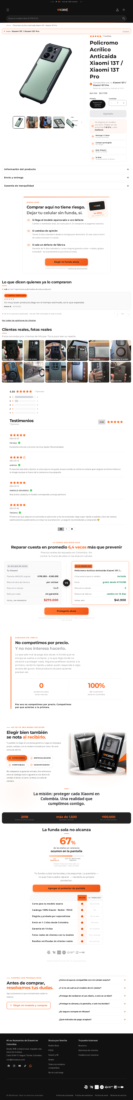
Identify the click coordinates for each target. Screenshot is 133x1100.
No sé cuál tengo (56, 1079)
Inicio (8, 25)
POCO (50, 1057)
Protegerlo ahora (66, 617)
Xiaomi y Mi (53, 1062)
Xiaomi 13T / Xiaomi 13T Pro (99, 105)
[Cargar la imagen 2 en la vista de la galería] (32, 122)
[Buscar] (124, 18)
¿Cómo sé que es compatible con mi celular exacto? (84, 986)
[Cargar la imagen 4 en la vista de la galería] (59, 122)
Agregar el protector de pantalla (66, 894)
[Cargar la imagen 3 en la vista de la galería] (45, 122)
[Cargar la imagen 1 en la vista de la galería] (19, 122)
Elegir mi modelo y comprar (30, 1012)
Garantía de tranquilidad (19, 185)
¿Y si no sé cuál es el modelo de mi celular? (80, 994)
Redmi (51, 1066)
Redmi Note (53, 1052)
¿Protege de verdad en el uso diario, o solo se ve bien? (85, 1002)
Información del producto (20, 169)
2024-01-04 (14, 515)
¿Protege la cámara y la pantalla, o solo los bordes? (84, 1010)
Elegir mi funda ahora (66, 262)
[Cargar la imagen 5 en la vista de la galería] (72, 122)
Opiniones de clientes (88, 1057)
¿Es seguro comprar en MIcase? (74, 1018)
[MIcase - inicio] (62, 10)
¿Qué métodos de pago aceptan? (75, 1026)
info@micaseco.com (15, 1066)
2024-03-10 (14, 467)
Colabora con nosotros (88, 1062)
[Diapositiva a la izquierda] (9, 122)
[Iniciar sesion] (117, 10)
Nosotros (82, 1052)
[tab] (17, 764)
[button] (8, 10)
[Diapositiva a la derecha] (82, 122)
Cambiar (126, 31)
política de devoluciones (77, 268)
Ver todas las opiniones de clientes (19, 327)
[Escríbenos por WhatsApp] (30, 1072)
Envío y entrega (13, 177)
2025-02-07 (14, 445)
